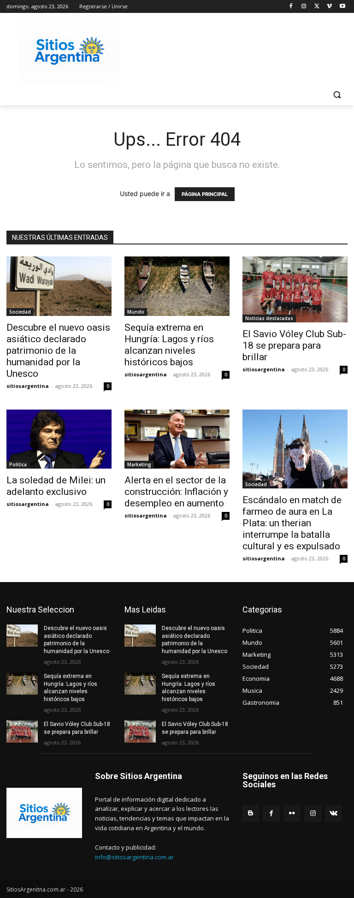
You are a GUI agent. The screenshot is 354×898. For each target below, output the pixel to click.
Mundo (135, 312)
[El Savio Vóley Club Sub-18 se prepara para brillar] (295, 289)
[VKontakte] (333, 813)
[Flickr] (292, 813)
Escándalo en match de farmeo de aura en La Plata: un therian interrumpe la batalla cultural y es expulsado (292, 523)
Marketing (139, 464)
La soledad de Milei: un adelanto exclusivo (56, 486)
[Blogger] (250, 813)
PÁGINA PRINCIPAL (205, 194)
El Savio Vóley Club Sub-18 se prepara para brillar (294, 345)
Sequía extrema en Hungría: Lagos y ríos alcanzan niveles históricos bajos (169, 345)
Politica (18, 464)
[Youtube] (342, 6)
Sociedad (20, 312)
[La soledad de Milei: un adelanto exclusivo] (59, 439)
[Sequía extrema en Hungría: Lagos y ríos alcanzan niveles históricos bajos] (177, 285)
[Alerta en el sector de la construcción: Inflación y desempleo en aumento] (177, 439)
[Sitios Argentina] (69, 51)
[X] (317, 6)
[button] (337, 95)
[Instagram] (304, 6)
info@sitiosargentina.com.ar (134, 857)
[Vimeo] (329, 6)
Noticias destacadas (269, 318)
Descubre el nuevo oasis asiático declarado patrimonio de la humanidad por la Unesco (58, 350)
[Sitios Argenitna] (44, 813)
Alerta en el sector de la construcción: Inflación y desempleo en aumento (176, 492)
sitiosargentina (27, 385)
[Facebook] (291, 6)
